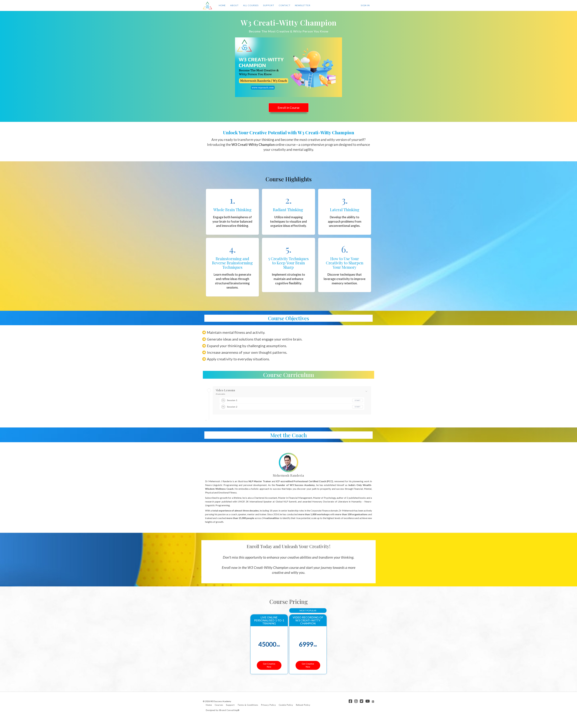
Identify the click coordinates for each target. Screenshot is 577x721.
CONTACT (284, 5)
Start (357, 400)
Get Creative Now (269, 665)
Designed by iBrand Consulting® (223, 710)
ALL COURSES (251, 5)
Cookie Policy (286, 705)
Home (209, 705)
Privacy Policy (268, 705)
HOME (222, 5)
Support (230, 705)
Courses (219, 705)
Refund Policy (303, 705)
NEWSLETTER (302, 5)
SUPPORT (268, 5)
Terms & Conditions (248, 705)
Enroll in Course (288, 107)
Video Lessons (225, 390)
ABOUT (234, 5)
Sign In (365, 5)
